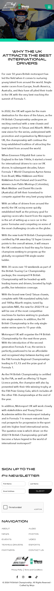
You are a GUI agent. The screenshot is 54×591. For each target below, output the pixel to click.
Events (6, 539)
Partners (8, 550)
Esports (34, 545)
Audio (32, 529)
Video (32, 539)
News (5, 534)
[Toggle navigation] (49, 6)
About (6, 529)
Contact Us (36, 550)
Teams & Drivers (12, 545)
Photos (33, 534)
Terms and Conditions (34, 570)
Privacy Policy (16, 570)
